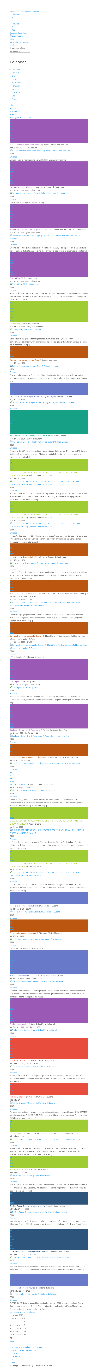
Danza (14, 79)
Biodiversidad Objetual (19, 1024)
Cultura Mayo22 (16, 278)
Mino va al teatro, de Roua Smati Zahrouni (28, 593)
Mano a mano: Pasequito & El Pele (24, 906)
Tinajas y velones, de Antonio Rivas (25, 360)
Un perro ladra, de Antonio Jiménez (24, 557)
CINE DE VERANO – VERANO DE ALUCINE (27, 1251)
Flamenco (16, 86)
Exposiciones (17, 82)
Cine (13, 76)
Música (14, 96)
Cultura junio (15, 681)
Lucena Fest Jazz (17, 323)
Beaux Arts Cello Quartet (20, 1169)
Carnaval (15, 72)
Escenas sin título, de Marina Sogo (24, 229)
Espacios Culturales (18, 33)
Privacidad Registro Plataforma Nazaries (26, 1347)
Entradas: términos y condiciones (23, 1350)
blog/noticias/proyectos (19, 42)
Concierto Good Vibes (19, 1133)
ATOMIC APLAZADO (18, 784)
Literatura (16, 92)
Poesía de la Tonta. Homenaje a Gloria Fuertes (29, 757)
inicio (12, 39)
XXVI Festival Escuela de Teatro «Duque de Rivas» (30, 436)
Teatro (14, 99)
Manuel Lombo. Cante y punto (22, 1288)
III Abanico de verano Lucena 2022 (24, 1060)
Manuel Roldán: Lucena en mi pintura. (25, 144)
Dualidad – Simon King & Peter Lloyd (25, 730)
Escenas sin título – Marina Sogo (23, 187)
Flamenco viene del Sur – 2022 (23, 975)
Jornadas (15, 89)
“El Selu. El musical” (18, 1097)
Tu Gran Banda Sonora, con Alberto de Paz (28, 1206)
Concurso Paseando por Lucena (23, 933)
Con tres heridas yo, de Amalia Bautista (26, 636)
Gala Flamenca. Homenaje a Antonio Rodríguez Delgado (33, 396)
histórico (13, 45)
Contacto (13, 1353)
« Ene (12, 1341)
